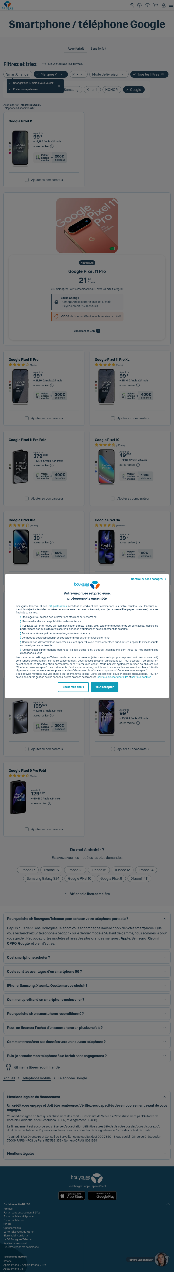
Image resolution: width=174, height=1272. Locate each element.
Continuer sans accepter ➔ (148, 579)
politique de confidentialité (112, 677)
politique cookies (141, 677)
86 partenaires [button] (58, 606)
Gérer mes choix (73, 687)
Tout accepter (104, 687)
